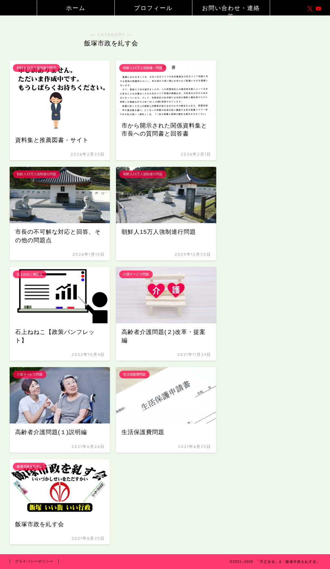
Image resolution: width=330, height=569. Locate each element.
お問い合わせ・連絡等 (231, 9)
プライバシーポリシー (34, 561)
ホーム (75, 8)
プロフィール (153, 8)
